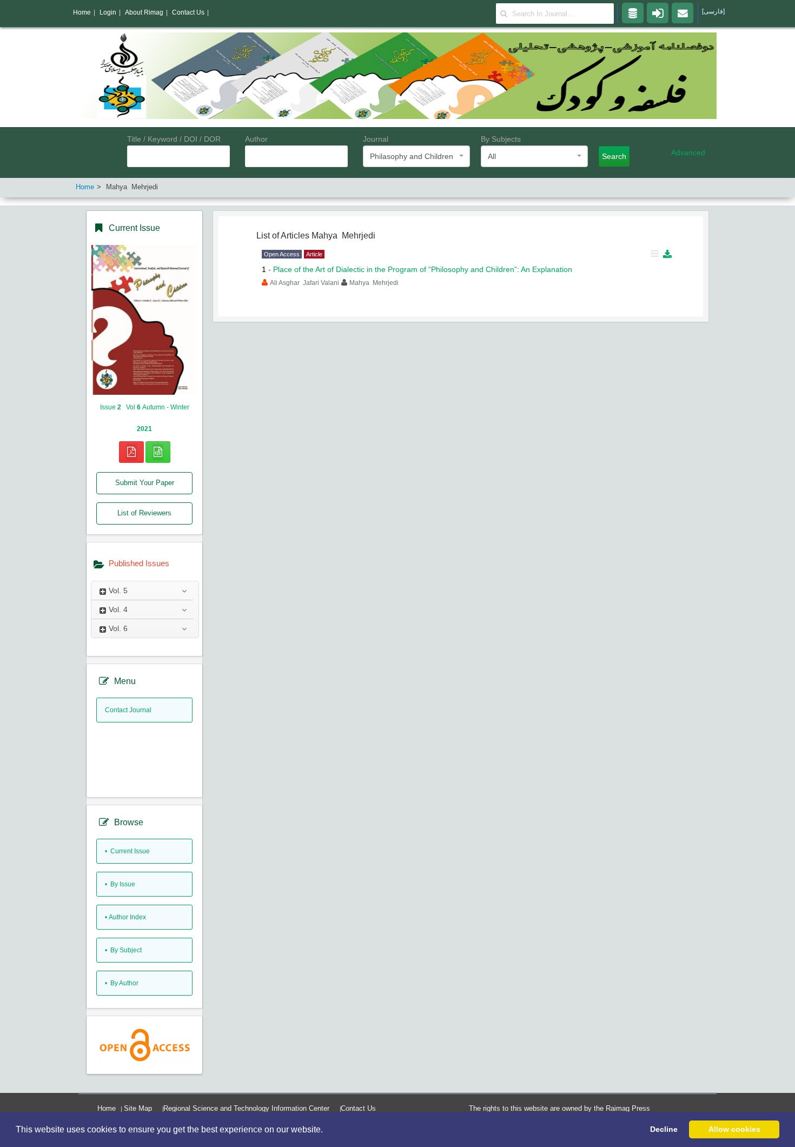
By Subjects (501, 139)
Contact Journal (128, 710)
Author (256, 139)
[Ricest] (633, 12)
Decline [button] (664, 1129)
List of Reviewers (144, 513)
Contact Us (358, 1108)
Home (106, 1108)
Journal (375, 139)
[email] (682, 12)
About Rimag (144, 12)
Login (108, 12)
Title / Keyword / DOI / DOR (174, 139)
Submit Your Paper (144, 483)
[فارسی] (713, 11)
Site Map (138, 1108)
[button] (326, 1130)
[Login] (657, 12)
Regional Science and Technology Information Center (246, 1108)
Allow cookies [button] (734, 1129)
